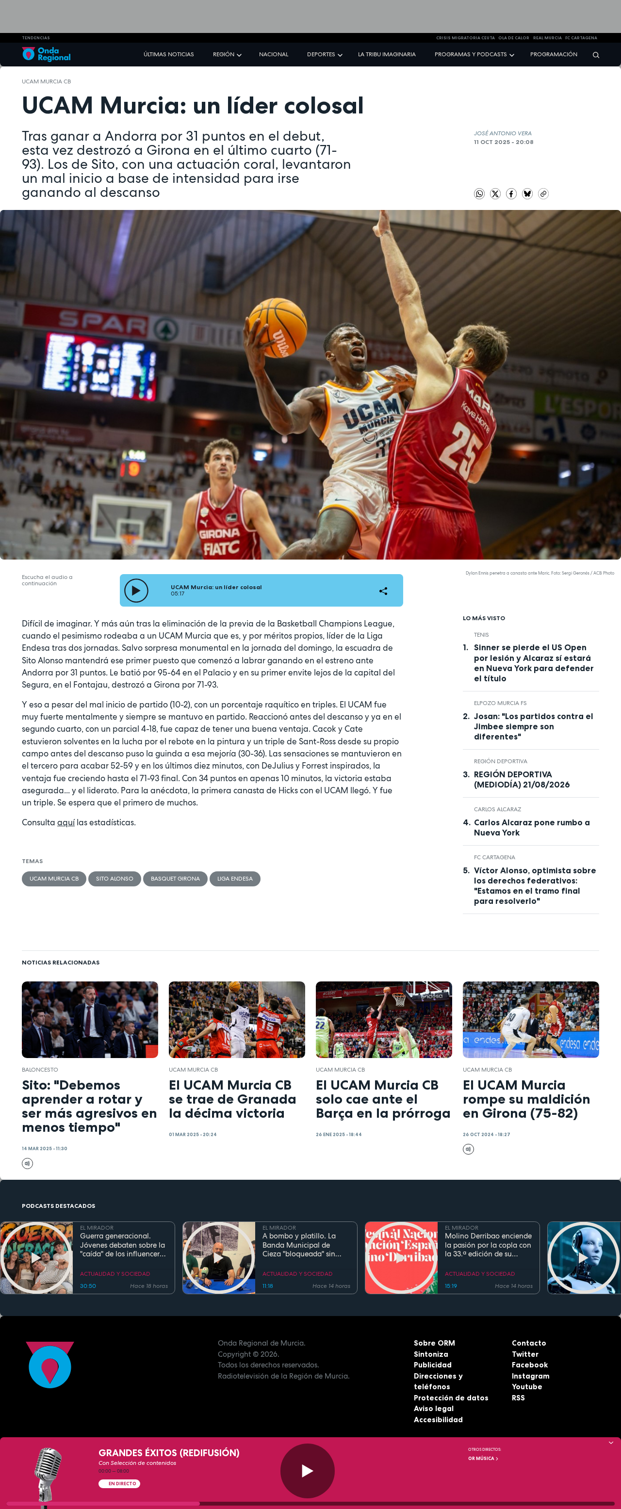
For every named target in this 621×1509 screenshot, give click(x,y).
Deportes (321, 54)
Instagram (531, 1376)
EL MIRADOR (97, 1228)
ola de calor (513, 37)
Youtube (527, 1386)
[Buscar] (593, 54)
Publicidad (433, 1364)
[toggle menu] (240, 54)
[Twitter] (496, 193)
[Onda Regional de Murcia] (46, 54)
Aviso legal (434, 1408)
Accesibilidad (438, 1419)
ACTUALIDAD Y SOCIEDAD (115, 1274)
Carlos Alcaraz (497, 809)
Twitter (525, 1354)
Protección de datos (451, 1397)
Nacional (273, 54)
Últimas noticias (169, 54)
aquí (66, 822)
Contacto (529, 1343)
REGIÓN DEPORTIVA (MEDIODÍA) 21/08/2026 (522, 779)
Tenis (481, 635)
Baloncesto (40, 1070)
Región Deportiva (500, 761)
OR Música (481, 1458)
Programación (553, 54)
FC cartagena (581, 37)
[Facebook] (512, 193)
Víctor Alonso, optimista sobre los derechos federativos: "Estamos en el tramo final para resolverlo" (535, 886)
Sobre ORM (434, 1343)
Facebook (530, 1364)
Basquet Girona (175, 879)
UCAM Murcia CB (46, 81)
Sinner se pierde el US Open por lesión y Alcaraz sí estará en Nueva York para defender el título (534, 662)
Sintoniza (431, 1354)
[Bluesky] (528, 193)
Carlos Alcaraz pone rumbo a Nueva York (532, 827)
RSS (518, 1397)
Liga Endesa (235, 879)
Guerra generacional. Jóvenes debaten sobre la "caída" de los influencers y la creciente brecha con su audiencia (122, 1245)
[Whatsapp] (479, 193)
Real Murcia (547, 37)
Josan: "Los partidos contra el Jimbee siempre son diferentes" (533, 726)
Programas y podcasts (471, 54)
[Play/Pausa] (307, 1471)
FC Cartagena (494, 857)
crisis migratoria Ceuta (465, 37)
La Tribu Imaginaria (387, 54)
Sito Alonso (114, 879)
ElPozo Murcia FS (500, 703)
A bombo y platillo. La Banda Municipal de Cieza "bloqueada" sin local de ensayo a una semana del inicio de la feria (300, 1245)
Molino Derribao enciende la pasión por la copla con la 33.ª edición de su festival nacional (488, 1245)
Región (223, 54)
